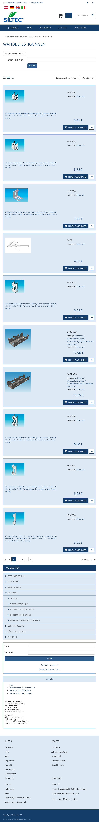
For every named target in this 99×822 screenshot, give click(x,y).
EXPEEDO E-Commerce (25, 819)
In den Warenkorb (76, 127)
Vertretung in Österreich (15, 802)
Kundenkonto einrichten (49, 669)
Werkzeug (12, 637)
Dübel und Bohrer (17, 631)
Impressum (10, 760)
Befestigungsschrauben (20, 615)
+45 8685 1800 (37, 2)
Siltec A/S (80, 96)
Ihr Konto (9, 747)
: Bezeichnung (67, 78)
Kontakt (62, 28)
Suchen (32, 65)
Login (7, 646)
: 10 (88, 78)
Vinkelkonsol (14, 587)
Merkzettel (56, 756)
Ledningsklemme (16, 626)
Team (7, 793)
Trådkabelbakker (16, 576)
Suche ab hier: (15, 59)
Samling (13, 598)
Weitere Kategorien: (13, 53)
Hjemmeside (12, 28)
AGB (7, 756)
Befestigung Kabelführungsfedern (25, 620)
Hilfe (7, 752)
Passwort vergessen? (49, 665)
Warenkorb (80, 28)
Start (30, 36)
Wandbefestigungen (19, 603)
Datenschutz (10, 773)
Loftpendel (13, 581)
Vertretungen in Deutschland (17, 797)
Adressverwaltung (59, 752)
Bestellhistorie (57, 765)
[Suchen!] (92, 15)
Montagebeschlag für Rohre (22, 609)
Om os (29, 28)
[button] (91, 127)
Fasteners (13, 592)
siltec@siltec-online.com (16, 2)
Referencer (45, 28)
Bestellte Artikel (58, 760)
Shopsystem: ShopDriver (9, 819)
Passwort (9, 652)
